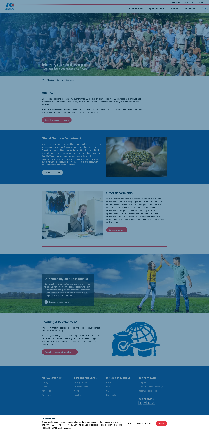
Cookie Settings (64, 428)
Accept (161, 423)
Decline (148, 423)
